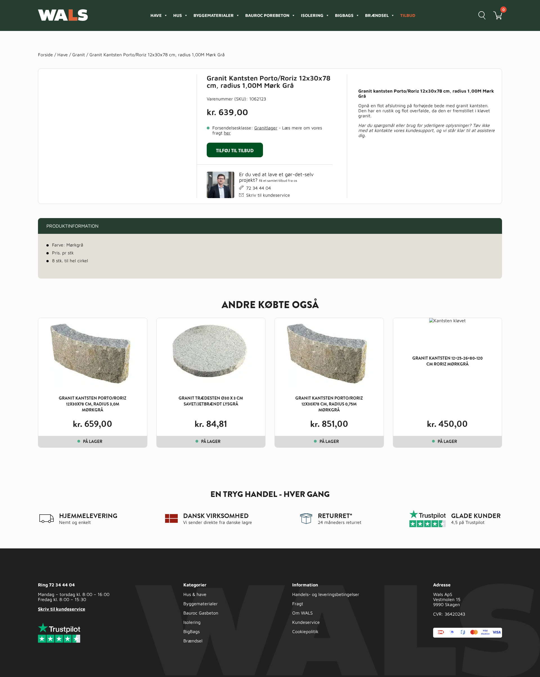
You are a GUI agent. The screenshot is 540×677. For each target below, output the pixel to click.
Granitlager (265, 127)
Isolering (312, 15)
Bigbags (344, 15)
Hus (177, 15)
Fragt (297, 603)
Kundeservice (306, 622)
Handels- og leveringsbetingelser (325, 594)
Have (156, 15)
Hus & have (194, 594)
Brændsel (377, 15)
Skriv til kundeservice (268, 195)
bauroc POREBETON (267, 15)
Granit (78, 54)
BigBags (191, 631)
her (227, 132)
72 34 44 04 (258, 187)
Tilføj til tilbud (235, 150)
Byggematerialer (214, 15)
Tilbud (407, 15)
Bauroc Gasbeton (200, 612)
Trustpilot (475, 522)
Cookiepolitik (305, 631)
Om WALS (302, 612)
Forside (45, 54)
